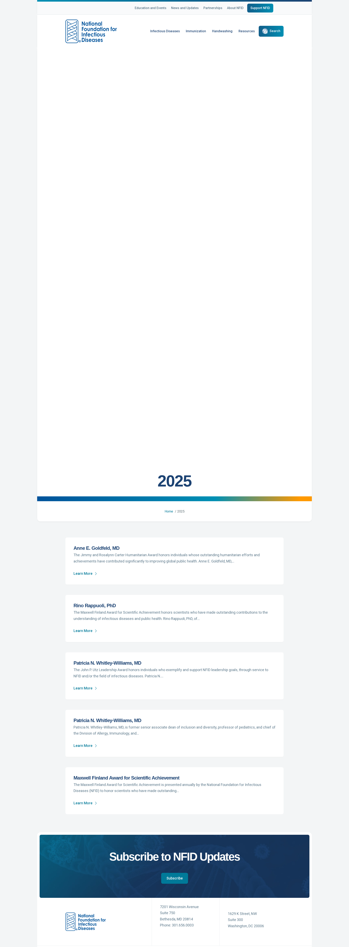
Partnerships (212, 8)
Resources (247, 31)
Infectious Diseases (165, 31)
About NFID (235, 8)
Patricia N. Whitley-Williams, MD (107, 663)
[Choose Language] (284, 8)
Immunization (196, 31)
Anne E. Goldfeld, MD (96, 548)
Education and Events (150, 8)
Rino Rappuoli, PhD (95, 605)
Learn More (83, 573)
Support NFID (260, 8)
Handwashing (222, 31)
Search (275, 31)
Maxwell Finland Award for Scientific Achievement (126, 778)
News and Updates (185, 8)
